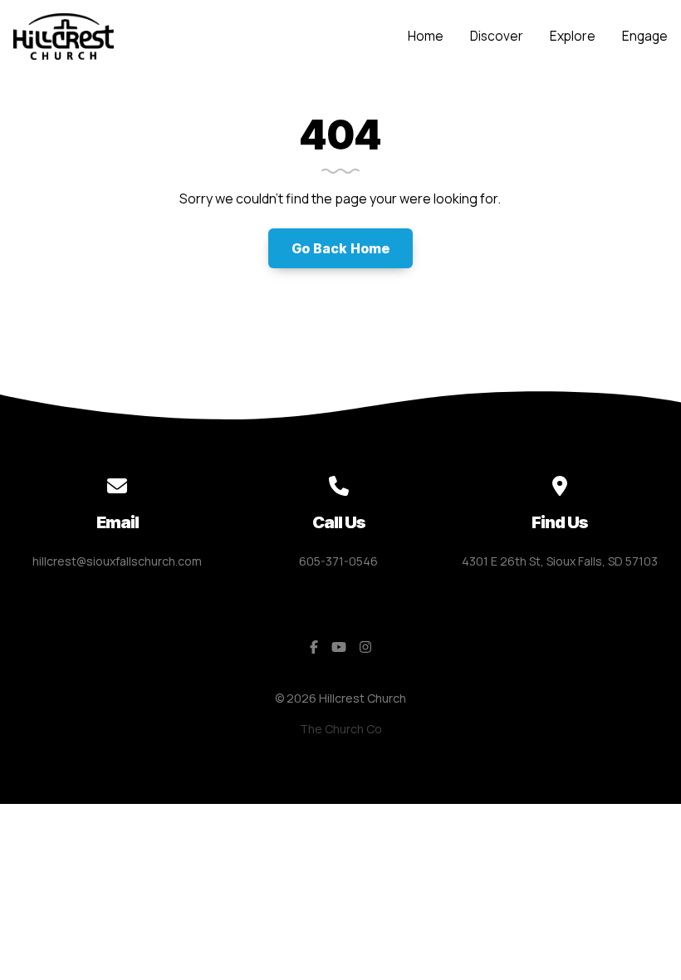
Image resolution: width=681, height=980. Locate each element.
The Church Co (341, 729)
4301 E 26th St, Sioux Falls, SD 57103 (560, 561)
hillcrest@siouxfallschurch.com (117, 561)
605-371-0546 (338, 561)
